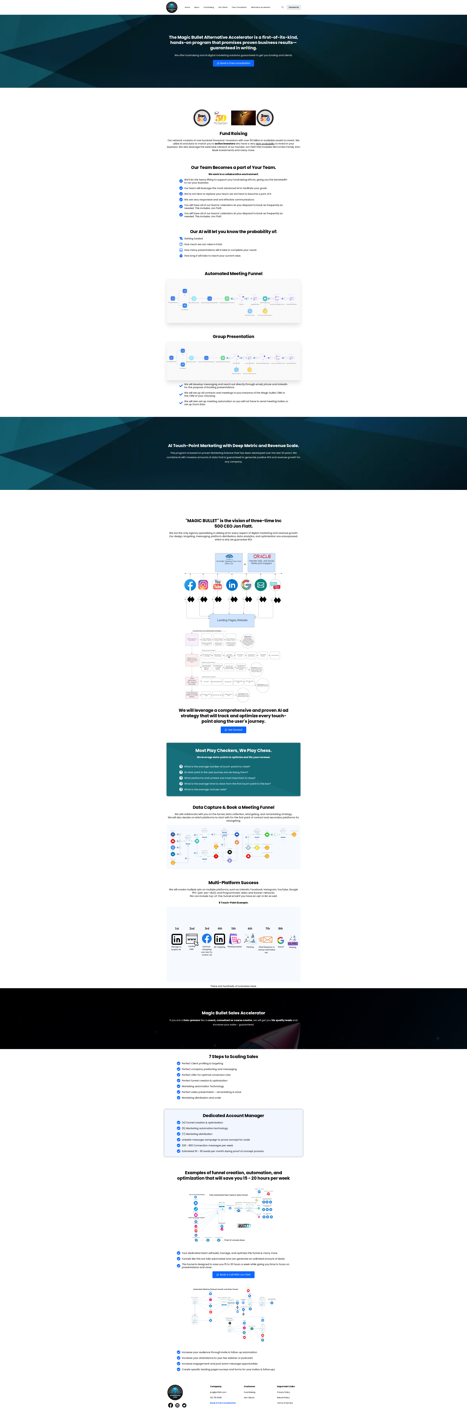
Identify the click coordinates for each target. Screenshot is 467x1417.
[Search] (283, 7)
